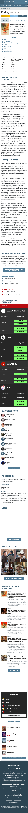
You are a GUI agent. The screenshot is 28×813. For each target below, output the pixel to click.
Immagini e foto (8, 50)
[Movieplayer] (14, 765)
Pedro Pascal (8, 433)
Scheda (5, 20)
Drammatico (20, 59)
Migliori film (17, 5)
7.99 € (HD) (20, 324)
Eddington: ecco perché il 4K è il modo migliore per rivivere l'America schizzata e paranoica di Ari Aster (16, 595)
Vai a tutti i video (14, 539)
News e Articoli (20, 20)
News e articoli (8, 51)
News (2, 5)
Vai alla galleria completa (14, 578)
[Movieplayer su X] (11, 768)
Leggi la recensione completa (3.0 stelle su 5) (14, 270)
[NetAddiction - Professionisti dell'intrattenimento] (17, 795)
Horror (12, 60)
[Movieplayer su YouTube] (16, 768)
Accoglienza (7, 46)
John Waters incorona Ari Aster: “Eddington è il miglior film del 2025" (16, 611)
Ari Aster (12, 64)
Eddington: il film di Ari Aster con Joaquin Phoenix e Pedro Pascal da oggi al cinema (16, 658)
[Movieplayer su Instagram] (14, 768)
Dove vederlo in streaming (11, 43)
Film (9, 8)
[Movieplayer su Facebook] (8, 768)
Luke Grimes (8, 448)
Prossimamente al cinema (14, 758)
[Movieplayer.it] (9, 2)
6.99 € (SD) (20, 321)
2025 (11, 62)
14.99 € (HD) (20, 358)
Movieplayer (4, 8)
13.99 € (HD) (20, 331)
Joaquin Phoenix (9, 414)
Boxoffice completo (14, 715)
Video (11, 20)
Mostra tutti (14, 670)
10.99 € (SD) (20, 328)
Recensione (7, 41)
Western (17, 60)
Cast (5, 44)
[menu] (2, 2)
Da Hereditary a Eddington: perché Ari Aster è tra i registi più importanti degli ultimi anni (17, 639)
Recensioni (9, 5)
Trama (5, 39)
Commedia (13, 59)
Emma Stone (8, 424)
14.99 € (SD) (20, 355)
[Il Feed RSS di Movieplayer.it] (19, 768)
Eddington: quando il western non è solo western (17, 624)
